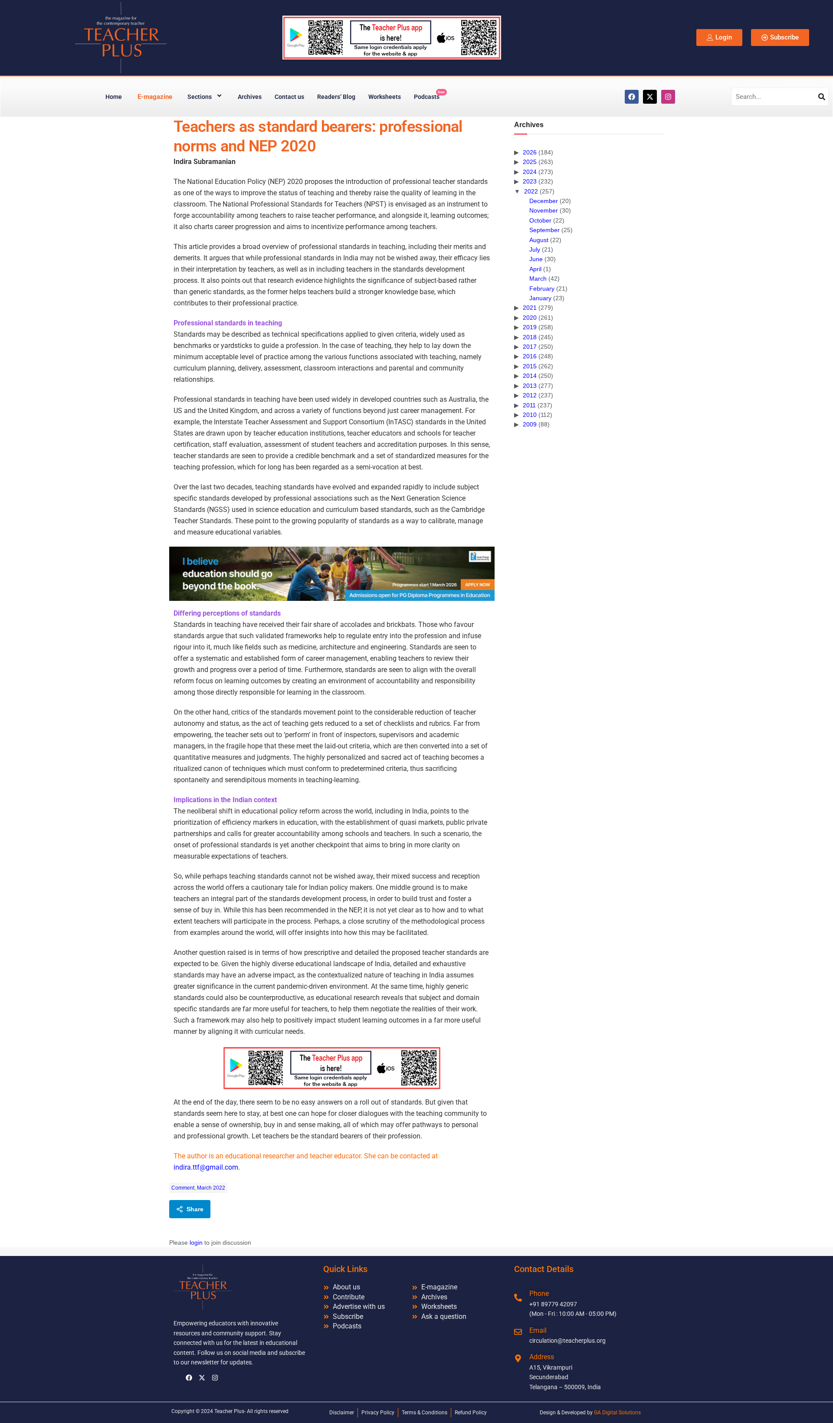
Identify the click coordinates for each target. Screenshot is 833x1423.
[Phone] (518, 1298)
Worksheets (384, 96)
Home (113, 96)
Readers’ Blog (336, 96)
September (544, 229)
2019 (530, 327)
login (196, 1242)
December (543, 200)
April (535, 269)
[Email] (518, 1332)
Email (538, 1330)
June (536, 259)
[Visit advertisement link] (332, 574)
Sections (199, 96)
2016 (530, 356)
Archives (250, 96)
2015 (530, 366)
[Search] (821, 96)
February (541, 288)
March (538, 278)
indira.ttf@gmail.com (206, 1167)
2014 (530, 375)
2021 (530, 307)
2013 (530, 385)
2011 (529, 405)
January (540, 298)
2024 (530, 171)
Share (195, 1209)
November (543, 210)
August (538, 239)
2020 (530, 317)
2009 (530, 424)
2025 (530, 161)
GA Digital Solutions (617, 1413)
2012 (530, 395)
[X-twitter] (650, 97)
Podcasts (429, 95)
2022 (531, 191)
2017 (530, 346)
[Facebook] (632, 97)
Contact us (289, 96)
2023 (530, 181)
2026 (530, 152)
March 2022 (211, 1188)
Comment (182, 1188)
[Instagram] (668, 97)
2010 (530, 414)
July (534, 249)
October (540, 220)
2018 (530, 337)
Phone (539, 1293)
